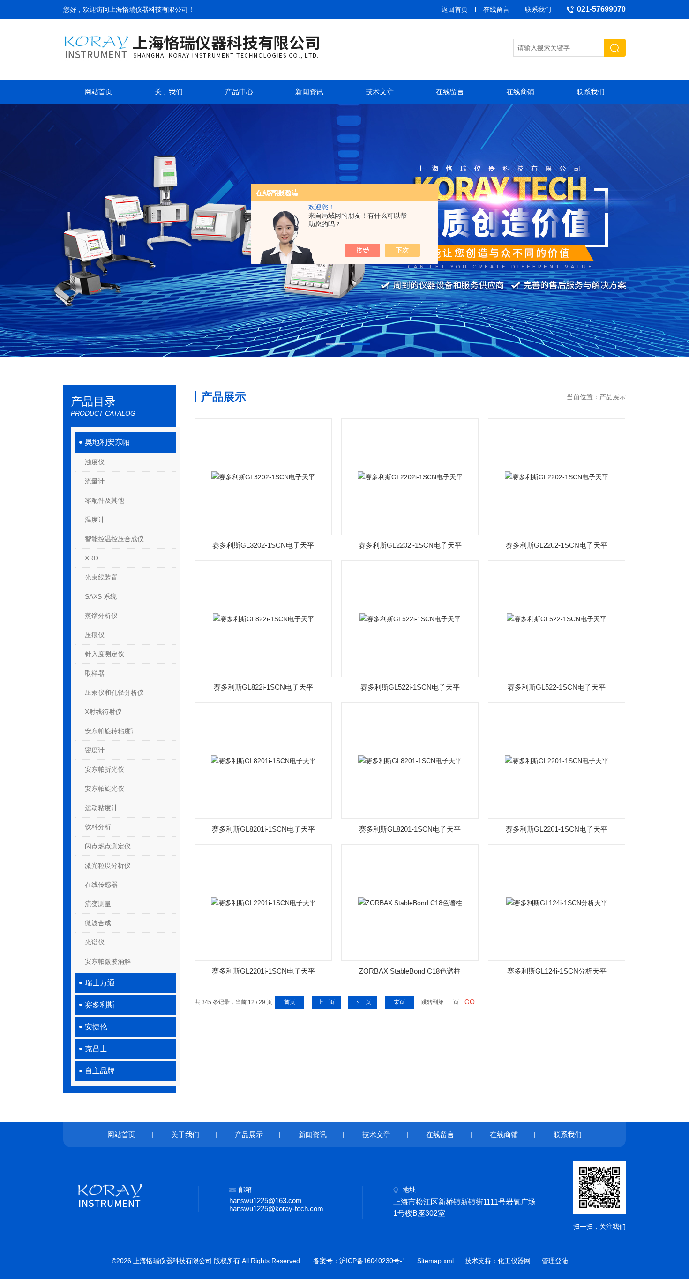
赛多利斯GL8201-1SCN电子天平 (410, 829)
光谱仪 (95, 942)
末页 (399, 1002)
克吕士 (96, 1049)
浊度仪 (95, 462)
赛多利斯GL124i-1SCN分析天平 (557, 971)
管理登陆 (555, 1260)
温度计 (95, 519)
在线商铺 (520, 92)
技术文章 (380, 92)
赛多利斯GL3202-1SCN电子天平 (263, 545)
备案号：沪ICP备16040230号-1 (359, 1260)
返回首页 (455, 9)
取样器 (95, 673)
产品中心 (239, 92)
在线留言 (496, 9)
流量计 (95, 481)
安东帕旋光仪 (104, 788)
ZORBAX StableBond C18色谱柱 (410, 971)
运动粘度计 (101, 807)
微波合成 (98, 923)
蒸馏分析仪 (101, 615)
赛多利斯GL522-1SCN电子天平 (557, 687)
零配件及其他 (104, 500)
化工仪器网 (514, 1260)
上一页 (326, 1002)
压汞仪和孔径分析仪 (114, 692)
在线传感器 (101, 884)
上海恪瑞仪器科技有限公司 (148, 9)
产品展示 (249, 1134)
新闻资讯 (309, 92)
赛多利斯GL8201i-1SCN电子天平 (263, 829)
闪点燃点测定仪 (108, 846)
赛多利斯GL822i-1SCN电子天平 (263, 687)
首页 (289, 1002)
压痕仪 (95, 635)
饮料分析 (98, 827)
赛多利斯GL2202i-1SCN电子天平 (410, 545)
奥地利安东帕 (107, 442)
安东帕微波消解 (108, 961)
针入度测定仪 (104, 654)
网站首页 (98, 92)
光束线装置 (101, 577)
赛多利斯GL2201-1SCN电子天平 (556, 829)
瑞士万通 (100, 983)
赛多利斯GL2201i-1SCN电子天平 (263, 971)
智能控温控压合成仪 (114, 539)
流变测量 (98, 903)
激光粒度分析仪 (108, 865)
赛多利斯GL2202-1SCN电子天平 (556, 545)
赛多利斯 (100, 1005)
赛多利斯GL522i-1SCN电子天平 (410, 687)
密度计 (95, 750)
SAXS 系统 (101, 596)
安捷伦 (96, 1027)
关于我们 (169, 92)
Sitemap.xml (435, 1260)
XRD (91, 558)
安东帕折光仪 (104, 769)
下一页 (362, 1002)
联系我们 (538, 9)
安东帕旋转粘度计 (111, 731)
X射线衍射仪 (103, 711)
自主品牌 (100, 1071)
